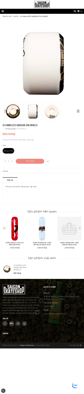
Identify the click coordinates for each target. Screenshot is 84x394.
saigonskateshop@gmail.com (55, 314)
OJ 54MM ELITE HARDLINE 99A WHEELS (20, 267)
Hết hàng (30, 161)
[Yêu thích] (47, 161)
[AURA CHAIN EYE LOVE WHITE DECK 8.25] (69, 229)
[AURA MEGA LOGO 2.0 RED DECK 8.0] (15, 229)
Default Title (8, 151)
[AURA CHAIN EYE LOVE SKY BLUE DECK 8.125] (42, 229)
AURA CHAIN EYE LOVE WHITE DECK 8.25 (69, 244)
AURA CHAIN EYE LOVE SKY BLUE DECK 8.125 (42, 244)
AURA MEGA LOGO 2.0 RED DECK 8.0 (15, 244)
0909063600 (49, 306)
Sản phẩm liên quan (42, 211)
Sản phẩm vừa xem (42, 258)
